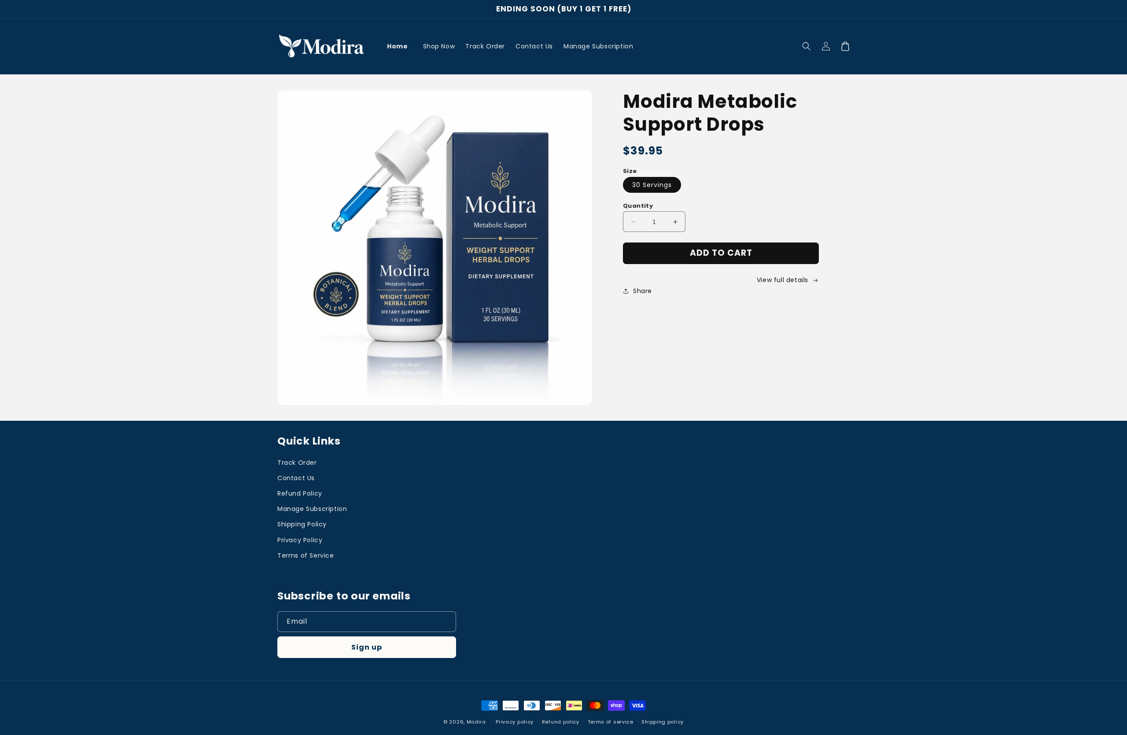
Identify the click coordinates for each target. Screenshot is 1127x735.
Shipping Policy (302, 524)
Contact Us (296, 478)
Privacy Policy (299, 540)
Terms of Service (305, 555)
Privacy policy (515, 721)
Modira (476, 721)
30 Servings (652, 184)
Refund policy (560, 721)
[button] (806, 46)
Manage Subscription (312, 508)
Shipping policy (662, 721)
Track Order (297, 462)
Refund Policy (299, 493)
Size (630, 171)
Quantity (638, 206)
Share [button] (642, 291)
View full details (782, 280)
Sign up (366, 647)
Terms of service (610, 721)
